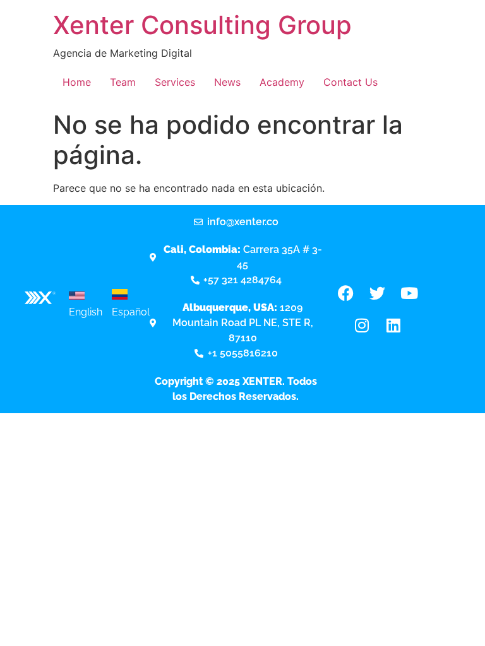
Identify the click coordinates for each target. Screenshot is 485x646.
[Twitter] (377, 292)
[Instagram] (362, 325)
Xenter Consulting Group (202, 24)
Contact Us (350, 82)
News (227, 82)
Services (175, 82)
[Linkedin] (393, 325)
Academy (282, 82)
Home (77, 82)
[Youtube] (409, 292)
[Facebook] (346, 292)
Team (123, 82)
